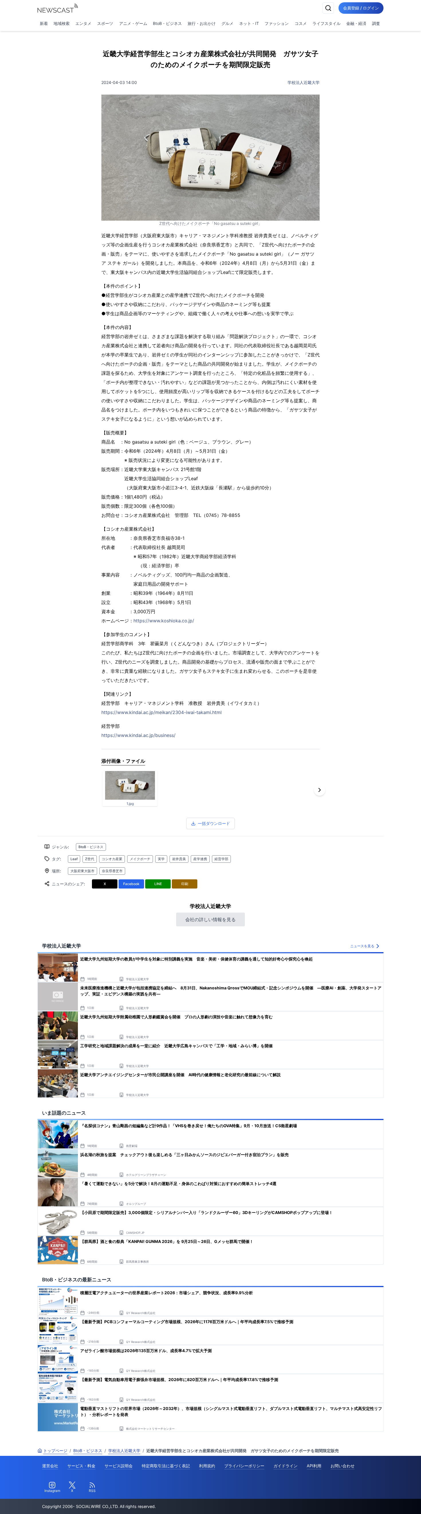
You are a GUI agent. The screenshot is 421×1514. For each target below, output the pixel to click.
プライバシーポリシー (244, 1465)
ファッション (277, 23)
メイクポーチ (140, 859)
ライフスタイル (326, 23)
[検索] (328, 8)
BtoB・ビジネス (167, 23)
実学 (161, 859)
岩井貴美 (179, 859)
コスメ (301, 23)
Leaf (74, 859)
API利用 (314, 1465)
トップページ (55, 1450)
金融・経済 (356, 23)
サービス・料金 (81, 1465)
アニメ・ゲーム (133, 23)
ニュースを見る (362, 946)
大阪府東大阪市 (82, 871)
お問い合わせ (342, 1465)
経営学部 (221, 859)
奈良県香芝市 (112, 871)
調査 (376, 23)
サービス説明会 (119, 1465)
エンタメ (83, 23)
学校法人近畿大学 (304, 82)
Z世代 (89, 859)
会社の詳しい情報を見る (210, 919)
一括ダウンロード (214, 823)
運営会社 (50, 1465)
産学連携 (200, 859)
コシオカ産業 (112, 859)
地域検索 (62, 23)
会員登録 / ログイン (361, 7)
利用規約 (207, 1465)
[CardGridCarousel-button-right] (319, 790)
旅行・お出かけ (202, 23)
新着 (44, 23)
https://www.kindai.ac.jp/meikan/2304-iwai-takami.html (161, 712)
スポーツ (105, 23)
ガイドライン (286, 1465)
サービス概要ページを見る (378, 1501)
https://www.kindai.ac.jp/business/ (138, 735)
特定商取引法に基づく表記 (166, 1465)
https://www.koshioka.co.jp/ (163, 620)
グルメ (227, 23)
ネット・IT (249, 23)
